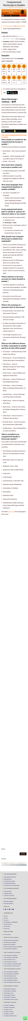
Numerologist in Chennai (9, 995)
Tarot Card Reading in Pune (10, 976)
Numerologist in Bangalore (10, 989)
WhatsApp (10, 26)
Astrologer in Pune (8, 1009)
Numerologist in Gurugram (10, 997)
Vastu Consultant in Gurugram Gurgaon (12, 963)
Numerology (21, 863)
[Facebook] (5, 909)
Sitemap (6, 918)
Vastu (12, 863)
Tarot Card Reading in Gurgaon (10, 980)
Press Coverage (7, 934)
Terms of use (7, 928)
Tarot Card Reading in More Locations (12, 982)
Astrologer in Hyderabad (9, 1007)
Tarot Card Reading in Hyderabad (11, 973)
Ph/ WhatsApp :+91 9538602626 (10, 922)
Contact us (6, 920)
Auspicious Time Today (9, 895)
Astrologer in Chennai (9, 1011)
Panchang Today (7, 891)
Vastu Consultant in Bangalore (10, 955)
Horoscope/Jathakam (8, 901)
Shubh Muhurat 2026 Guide (10, 877)
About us (6, 916)
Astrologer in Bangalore (9, 1005)
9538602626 (19, 26)
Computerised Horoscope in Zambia (15, 7)
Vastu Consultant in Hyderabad (11, 957)
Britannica (11, 511)
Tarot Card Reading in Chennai (10, 978)
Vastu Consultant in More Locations (12, 965)
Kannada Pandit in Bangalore (10, 948)
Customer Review (8, 924)
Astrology (5, 863)
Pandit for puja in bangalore (10, 942)
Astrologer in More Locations (10, 1015)
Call (4, 26)
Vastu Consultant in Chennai (10, 961)
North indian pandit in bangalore (11, 940)
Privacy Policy (7, 926)
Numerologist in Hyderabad (10, 991)
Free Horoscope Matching (9, 883)
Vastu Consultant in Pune (9, 959)
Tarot (5, 864)
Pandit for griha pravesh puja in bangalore (13, 946)
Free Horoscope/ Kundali (9, 881)
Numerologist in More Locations (11, 999)
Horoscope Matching (8, 903)
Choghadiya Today (8, 893)
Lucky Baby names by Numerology (11, 885)
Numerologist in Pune (9, 993)
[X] (3, 909)
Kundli (12, 864)
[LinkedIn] (9, 909)
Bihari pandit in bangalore (9, 944)
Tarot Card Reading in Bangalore (11, 971)
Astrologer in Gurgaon (9, 1013)
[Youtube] (13, 909)
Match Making (21, 864)
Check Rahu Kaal (7, 879)
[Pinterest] (11, 909)
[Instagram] (7, 909)
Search (23, 853)
